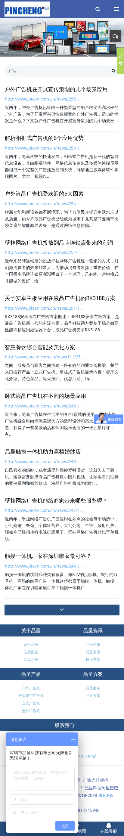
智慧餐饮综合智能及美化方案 (40, 347)
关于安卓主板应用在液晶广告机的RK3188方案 (60, 298)
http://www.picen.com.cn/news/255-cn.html (45, 99)
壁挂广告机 (31, 710)
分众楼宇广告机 (31, 695)
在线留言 (31, 652)
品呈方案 (93, 674)
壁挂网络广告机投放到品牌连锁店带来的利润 (59, 243)
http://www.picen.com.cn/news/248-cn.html (45, 461)
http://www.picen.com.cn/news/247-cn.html (45, 510)
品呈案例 (93, 688)
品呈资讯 (93, 630)
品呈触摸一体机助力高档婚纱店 (43, 451)
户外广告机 (31, 688)
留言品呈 (31, 644)
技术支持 (93, 659)
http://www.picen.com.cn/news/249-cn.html (45, 406)
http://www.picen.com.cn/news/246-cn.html (45, 566)
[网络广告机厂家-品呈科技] (27, 9)
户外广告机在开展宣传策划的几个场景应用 (56, 89)
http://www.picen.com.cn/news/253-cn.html (45, 148)
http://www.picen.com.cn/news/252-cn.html (45, 252)
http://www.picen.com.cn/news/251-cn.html (45, 308)
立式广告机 (31, 703)
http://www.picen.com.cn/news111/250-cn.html (45, 357)
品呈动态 (93, 644)
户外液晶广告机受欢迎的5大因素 (44, 193)
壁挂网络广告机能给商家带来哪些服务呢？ (56, 500)
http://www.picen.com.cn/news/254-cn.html (45, 203)
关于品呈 (31, 630)
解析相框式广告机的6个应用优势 (44, 138)
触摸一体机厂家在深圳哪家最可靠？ (48, 556)
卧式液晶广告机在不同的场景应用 (45, 396)
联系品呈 (31, 659)
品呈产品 (31, 674)
